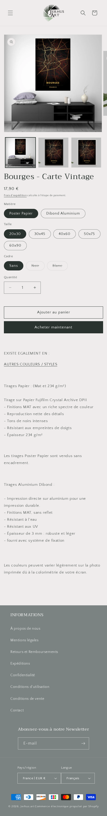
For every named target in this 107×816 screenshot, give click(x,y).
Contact (17, 710)
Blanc (60, 266)
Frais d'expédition (15, 195)
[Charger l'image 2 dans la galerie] (53, 152)
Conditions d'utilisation (29, 687)
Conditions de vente (27, 699)
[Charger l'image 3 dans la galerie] (86, 152)
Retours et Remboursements (34, 652)
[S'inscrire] (83, 743)
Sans (13, 266)
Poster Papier (21, 213)
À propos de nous (25, 629)
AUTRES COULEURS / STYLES (30, 364)
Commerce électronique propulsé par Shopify (67, 806)
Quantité (10, 277)
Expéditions (20, 663)
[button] (10, 13)
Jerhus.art (27, 806)
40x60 (64, 234)
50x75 (89, 234)
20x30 (15, 234)
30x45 (39, 234)
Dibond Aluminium (63, 213)
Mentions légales (24, 640)
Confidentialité (22, 675)
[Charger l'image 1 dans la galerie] (20, 152)
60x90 (15, 246)
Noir (38, 266)
